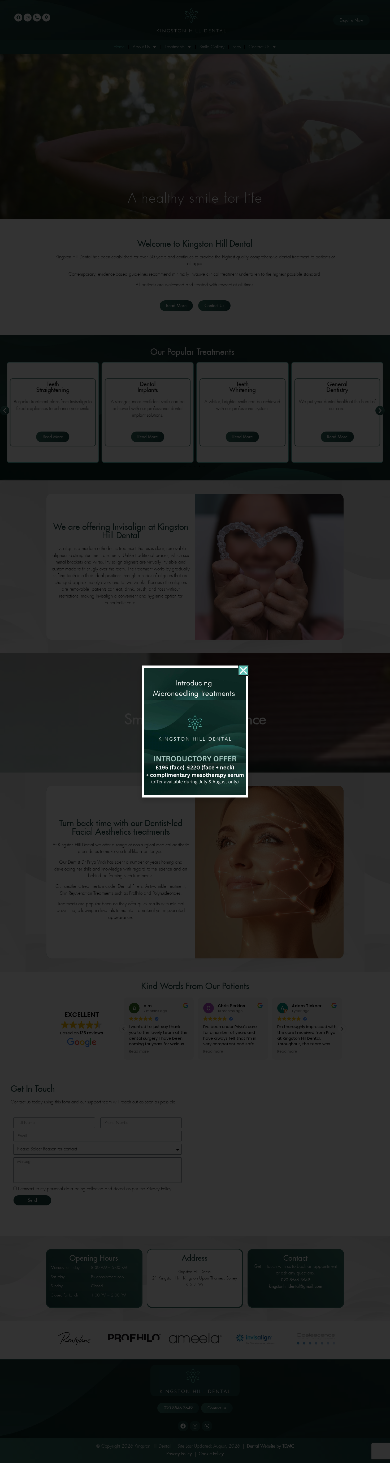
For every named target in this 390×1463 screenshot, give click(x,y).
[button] (243, 670)
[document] (195, 731)
